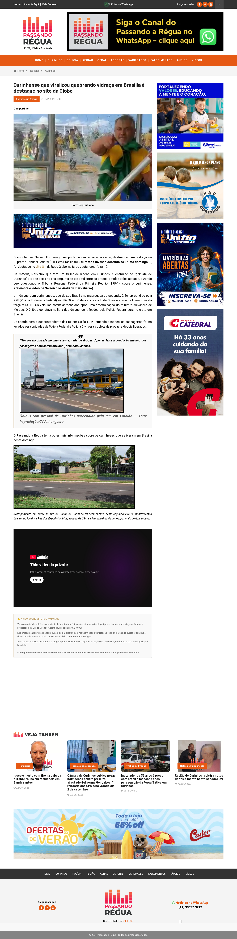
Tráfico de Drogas (136, 766)
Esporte (117, 60)
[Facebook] (199, 4)
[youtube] (211, 4)
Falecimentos (161, 60)
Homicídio (24, 766)
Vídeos (197, 60)
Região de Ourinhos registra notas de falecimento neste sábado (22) (199, 777)
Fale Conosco (50, 4)
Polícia (72, 60)
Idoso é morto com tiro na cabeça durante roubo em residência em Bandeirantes (37, 778)
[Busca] (219, 4)
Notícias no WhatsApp (120, 4)
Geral (102, 60)
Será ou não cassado (84, 766)
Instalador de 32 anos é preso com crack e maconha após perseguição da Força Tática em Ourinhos (144, 780)
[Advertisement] (83, 692)
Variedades (137, 60)
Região (87, 60)
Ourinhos (55, 60)
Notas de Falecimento (192, 766)
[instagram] (205, 4)
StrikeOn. (129, 921)
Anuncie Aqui (31, 4)
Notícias (35, 70)
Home (17, 4)
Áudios (182, 60)
